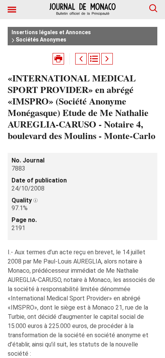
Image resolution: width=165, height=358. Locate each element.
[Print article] (58, 59)
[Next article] (107, 59)
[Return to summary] (94, 59)
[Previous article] (81, 59)
